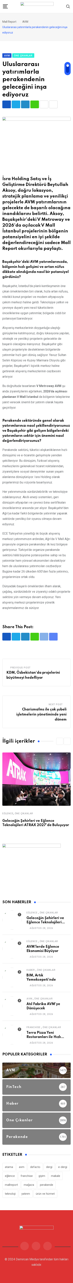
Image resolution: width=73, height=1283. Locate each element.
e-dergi (62, 1167)
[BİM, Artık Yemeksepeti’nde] (12, 977)
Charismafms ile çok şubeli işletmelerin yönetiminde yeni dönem (41, 714)
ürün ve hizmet (45, 1193)
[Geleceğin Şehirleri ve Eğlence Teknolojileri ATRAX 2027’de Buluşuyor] (12, 920)
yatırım (25, 1193)
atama (9, 1167)
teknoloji (10, 1193)
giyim (42, 1176)
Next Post (56, 704)
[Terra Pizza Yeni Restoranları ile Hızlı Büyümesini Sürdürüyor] (12, 1034)
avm (21, 1167)
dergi (49, 1167)
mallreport (11, 1185)
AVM (29, 998)
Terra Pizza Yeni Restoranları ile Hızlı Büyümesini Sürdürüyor (46, 1037)
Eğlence (7, 813)
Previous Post (20, 667)
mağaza (29, 1185)
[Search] (68, 6)
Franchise (33, 1027)
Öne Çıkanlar (24, 813)
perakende (46, 1185)
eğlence (10, 1176)
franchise (27, 1176)
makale (55, 1176)
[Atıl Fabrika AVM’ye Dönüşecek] (12, 1006)
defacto (35, 1167)
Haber (30, 970)
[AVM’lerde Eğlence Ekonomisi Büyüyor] (12, 948)
